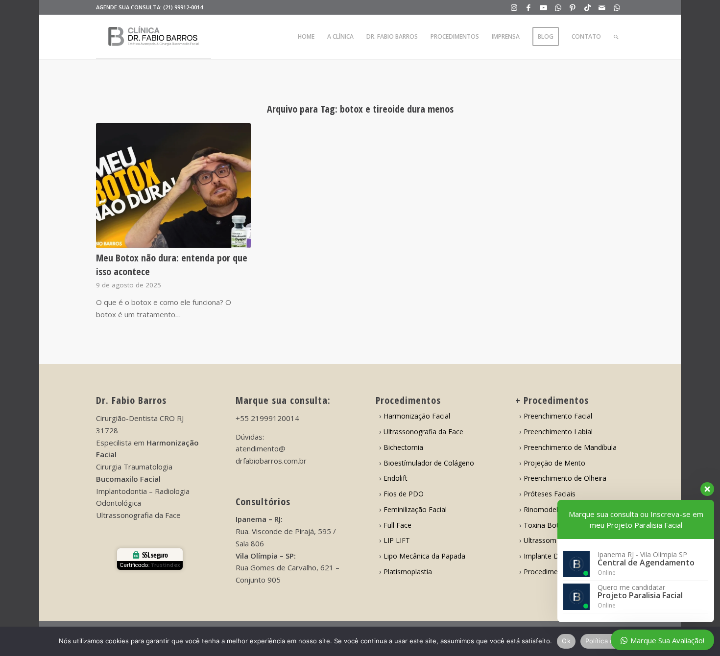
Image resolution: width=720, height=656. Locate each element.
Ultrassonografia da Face (423, 431)
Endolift (396, 478)
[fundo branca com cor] (153, 37)
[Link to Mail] (602, 7)
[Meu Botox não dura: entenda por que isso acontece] (173, 185)
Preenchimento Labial (558, 431)
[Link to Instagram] (514, 7)
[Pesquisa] (615, 37)
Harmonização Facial (417, 416)
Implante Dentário (552, 556)
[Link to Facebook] (529, 7)
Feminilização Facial (415, 509)
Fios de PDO (404, 493)
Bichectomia (403, 447)
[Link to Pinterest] (573, 7)
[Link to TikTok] (587, 7)
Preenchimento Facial (558, 416)
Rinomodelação (549, 509)
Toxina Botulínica (551, 525)
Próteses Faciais (550, 493)
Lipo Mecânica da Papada (424, 556)
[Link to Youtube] (543, 7)
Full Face (397, 525)
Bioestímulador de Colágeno (429, 463)
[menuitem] (306, 37)
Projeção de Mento (554, 463)
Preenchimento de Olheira (565, 478)
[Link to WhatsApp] (558, 7)
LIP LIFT (397, 540)
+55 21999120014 (267, 418)
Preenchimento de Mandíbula (570, 447)
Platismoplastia (408, 571)
